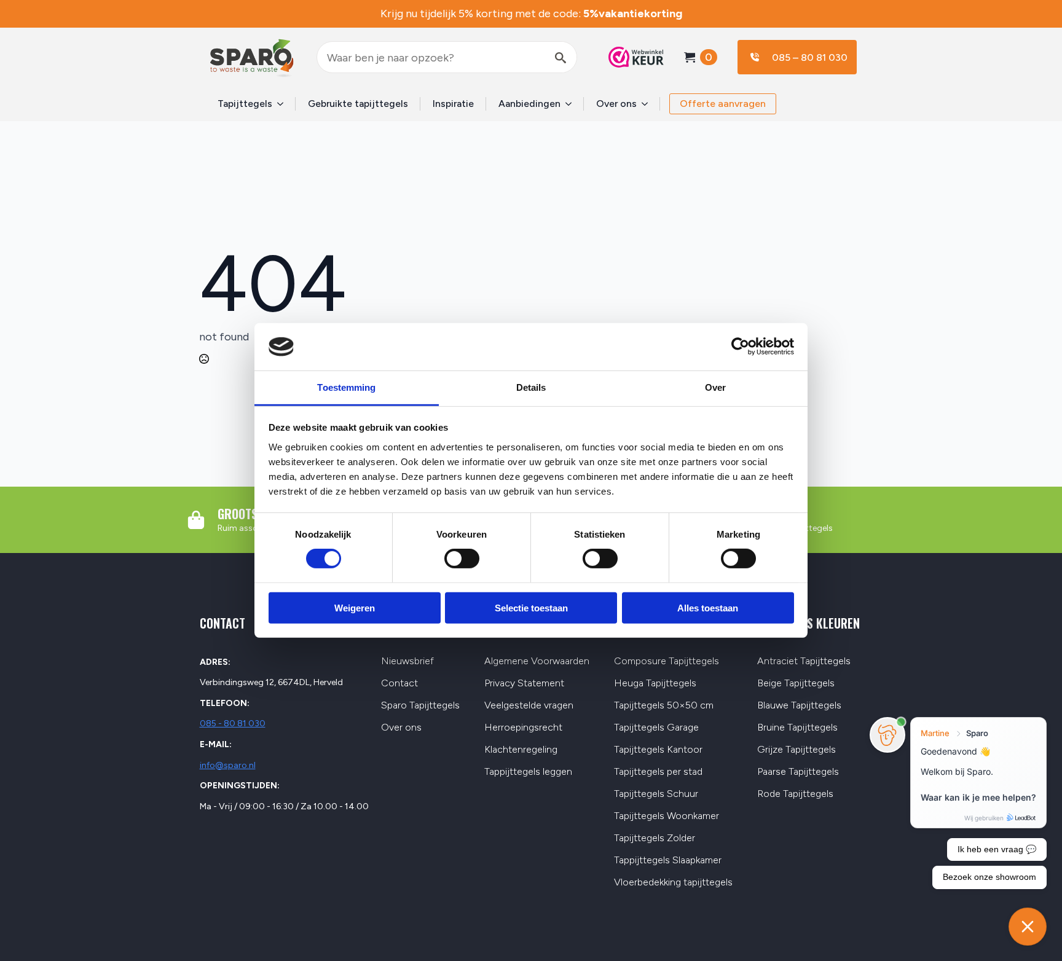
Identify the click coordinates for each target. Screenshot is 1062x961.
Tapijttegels (245, 103)
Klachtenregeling (520, 750)
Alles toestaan (707, 607)
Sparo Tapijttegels (420, 705)
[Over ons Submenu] (648, 104)
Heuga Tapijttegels (655, 683)
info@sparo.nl (228, 765)
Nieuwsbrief (407, 661)
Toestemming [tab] (346, 387)
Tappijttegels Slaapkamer (668, 860)
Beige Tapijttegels (796, 683)
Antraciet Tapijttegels (804, 661)
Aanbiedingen (529, 103)
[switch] (461, 558)
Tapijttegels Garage (656, 728)
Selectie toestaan (531, 607)
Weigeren (354, 607)
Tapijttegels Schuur (656, 794)
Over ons (616, 103)
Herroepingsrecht (523, 728)
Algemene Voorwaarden (536, 661)
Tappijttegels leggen (528, 772)
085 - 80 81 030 (233, 723)
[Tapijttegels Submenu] (284, 104)
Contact (399, 683)
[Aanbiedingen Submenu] (572, 104)
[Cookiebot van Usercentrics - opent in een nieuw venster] (740, 346)
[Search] (560, 58)
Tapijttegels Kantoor (658, 750)
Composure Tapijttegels (666, 661)
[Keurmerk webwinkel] (630, 57)
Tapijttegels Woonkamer (666, 816)
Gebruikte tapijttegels (358, 103)
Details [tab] (531, 387)
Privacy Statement (524, 683)
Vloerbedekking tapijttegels (673, 882)
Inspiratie (453, 103)
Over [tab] (715, 387)
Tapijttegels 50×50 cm (664, 705)
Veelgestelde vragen (528, 705)
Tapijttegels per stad (658, 772)
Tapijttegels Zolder (654, 838)
